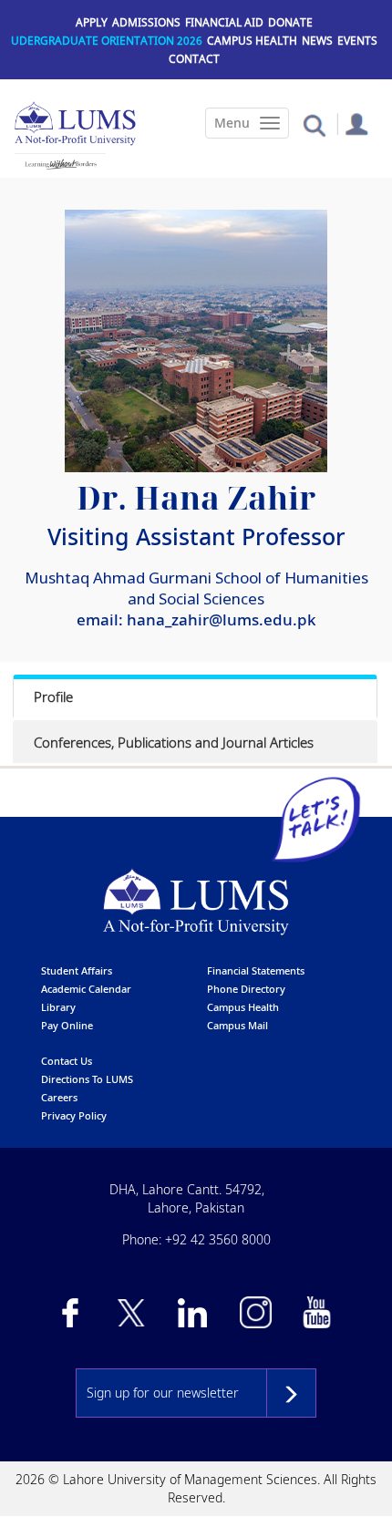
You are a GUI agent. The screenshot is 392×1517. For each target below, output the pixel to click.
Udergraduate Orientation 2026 (106, 40)
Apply (92, 22)
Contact (194, 59)
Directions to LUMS (87, 1079)
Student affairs (76, 970)
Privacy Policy (74, 1115)
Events (357, 40)
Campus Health (252, 40)
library (58, 1007)
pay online (67, 1025)
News (317, 40)
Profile (53, 696)
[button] (314, 124)
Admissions (146, 22)
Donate (290, 22)
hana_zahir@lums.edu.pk (221, 619)
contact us (66, 1061)
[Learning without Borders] (60, 164)
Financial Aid (224, 22)
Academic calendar (86, 989)
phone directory (246, 989)
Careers (59, 1097)
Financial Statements (255, 970)
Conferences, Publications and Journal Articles (174, 742)
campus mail (237, 1025)
